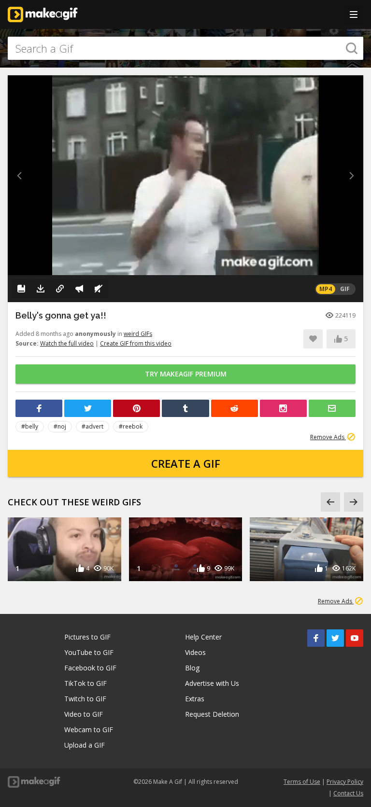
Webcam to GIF (88, 729)
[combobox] (185, 48)
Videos (195, 652)
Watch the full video (67, 343)
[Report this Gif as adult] (79, 288)
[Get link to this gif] (60, 288)
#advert (92, 426)
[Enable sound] (98, 288)
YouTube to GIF (89, 652)
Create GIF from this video (135, 343)
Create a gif (185, 463)
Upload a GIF (84, 745)
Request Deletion (212, 714)
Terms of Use (302, 782)
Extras (194, 698)
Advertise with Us (212, 683)
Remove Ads (328, 437)
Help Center (203, 636)
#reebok (131, 426)
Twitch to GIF (85, 698)
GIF (345, 289)
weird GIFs (138, 334)
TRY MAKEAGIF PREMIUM (186, 373)
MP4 (325, 289)
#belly (29, 426)
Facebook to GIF (90, 667)
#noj (60, 426)
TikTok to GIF (85, 683)
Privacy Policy (345, 782)
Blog (192, 667)
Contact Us (348, 793)
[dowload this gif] (40, 288)
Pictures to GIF (87, 636)
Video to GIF (83, 714)
